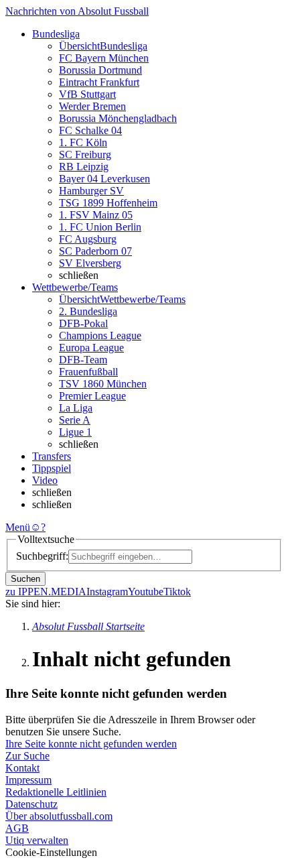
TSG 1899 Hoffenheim (108, 202)
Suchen (25, 579)
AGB (17, 828)
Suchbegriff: (42, 556)
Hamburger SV (91, 190)
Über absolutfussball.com (59, 816)
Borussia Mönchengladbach (118, 118)
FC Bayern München (104, 58)
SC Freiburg (85, 154)
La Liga (75, 408)
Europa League (91, 347)
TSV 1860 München (103, 383)
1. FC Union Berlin (100, 227)
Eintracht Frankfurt (99, 82)
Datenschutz (31, 804)
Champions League (100, 335)
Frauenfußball (88, 371)
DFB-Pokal (83, 323)
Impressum (28, 780)
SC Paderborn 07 (95, 251)
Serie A (74, 420)
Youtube (145, 591)
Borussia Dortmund (100, 70)
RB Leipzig (84, 166)
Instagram (107, 591)
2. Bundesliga (88, 311)
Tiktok (177, 591)
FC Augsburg (88, 239)
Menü (17, 527)
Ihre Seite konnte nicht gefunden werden (91, 743)
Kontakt (22, 768)
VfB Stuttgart (87, 94)
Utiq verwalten (36, 840)
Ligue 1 (75, 432)
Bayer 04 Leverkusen (104, 178)
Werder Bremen (92, 106)
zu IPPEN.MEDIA (45, 591)
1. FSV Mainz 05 (96, 215)
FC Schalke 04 (90, 130)
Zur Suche (27, 755)
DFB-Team (83, 359)
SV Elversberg (90, 263)
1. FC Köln (83, 142)
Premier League (92, 396)
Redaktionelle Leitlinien (55, 792)
